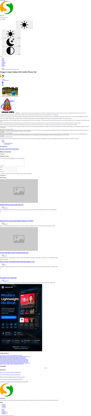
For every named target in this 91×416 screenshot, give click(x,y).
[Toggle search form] (0, 20)
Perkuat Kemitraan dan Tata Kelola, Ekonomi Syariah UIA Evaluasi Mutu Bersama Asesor (15, 356)
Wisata (3, 64)
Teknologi (3, 65)
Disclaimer (4, 413)
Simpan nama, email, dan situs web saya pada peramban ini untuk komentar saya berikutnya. (16, 173)
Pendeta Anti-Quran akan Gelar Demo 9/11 (11, 204)
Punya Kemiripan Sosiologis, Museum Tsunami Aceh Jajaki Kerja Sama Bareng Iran (14, 361)
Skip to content (2, 0)
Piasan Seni (56, 114)
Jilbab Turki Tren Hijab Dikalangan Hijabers (15, 379)
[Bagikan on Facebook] (2, 82)
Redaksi (1, 372)
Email (1, 169)
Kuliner (3, 63)
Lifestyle (3, 61)
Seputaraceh (2, 15)
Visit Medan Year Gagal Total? (8, 277)
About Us (3, 410)
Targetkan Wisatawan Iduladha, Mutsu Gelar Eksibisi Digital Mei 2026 (12, 363)
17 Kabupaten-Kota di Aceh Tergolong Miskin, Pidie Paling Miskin (17, 381)
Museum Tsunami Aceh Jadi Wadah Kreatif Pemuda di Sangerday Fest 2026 (12, 357)
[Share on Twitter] (2, 84)
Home (3, 68)
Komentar (2, 165)
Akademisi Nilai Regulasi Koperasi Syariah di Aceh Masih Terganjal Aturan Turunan (14, 360)
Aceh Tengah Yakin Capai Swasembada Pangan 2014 (14, 252)
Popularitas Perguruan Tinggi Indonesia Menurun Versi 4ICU (17, 221)
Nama (1, 167)
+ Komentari (2, 154)
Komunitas (4, 62)
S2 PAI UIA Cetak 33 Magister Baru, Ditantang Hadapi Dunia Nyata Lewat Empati (14, 359)
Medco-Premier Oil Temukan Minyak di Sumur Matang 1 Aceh (17, 261)
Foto (3, 66)
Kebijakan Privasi (5, 412)
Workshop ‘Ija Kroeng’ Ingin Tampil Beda (13, 372)
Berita (3, 58)
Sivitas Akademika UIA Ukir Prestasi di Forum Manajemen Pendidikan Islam (13, 358)
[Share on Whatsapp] (2, 85)
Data (3, 59)
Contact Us (4, 411)
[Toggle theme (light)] (24, 25)
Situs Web (1, 171)
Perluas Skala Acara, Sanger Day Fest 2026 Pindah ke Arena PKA (11, 355)
